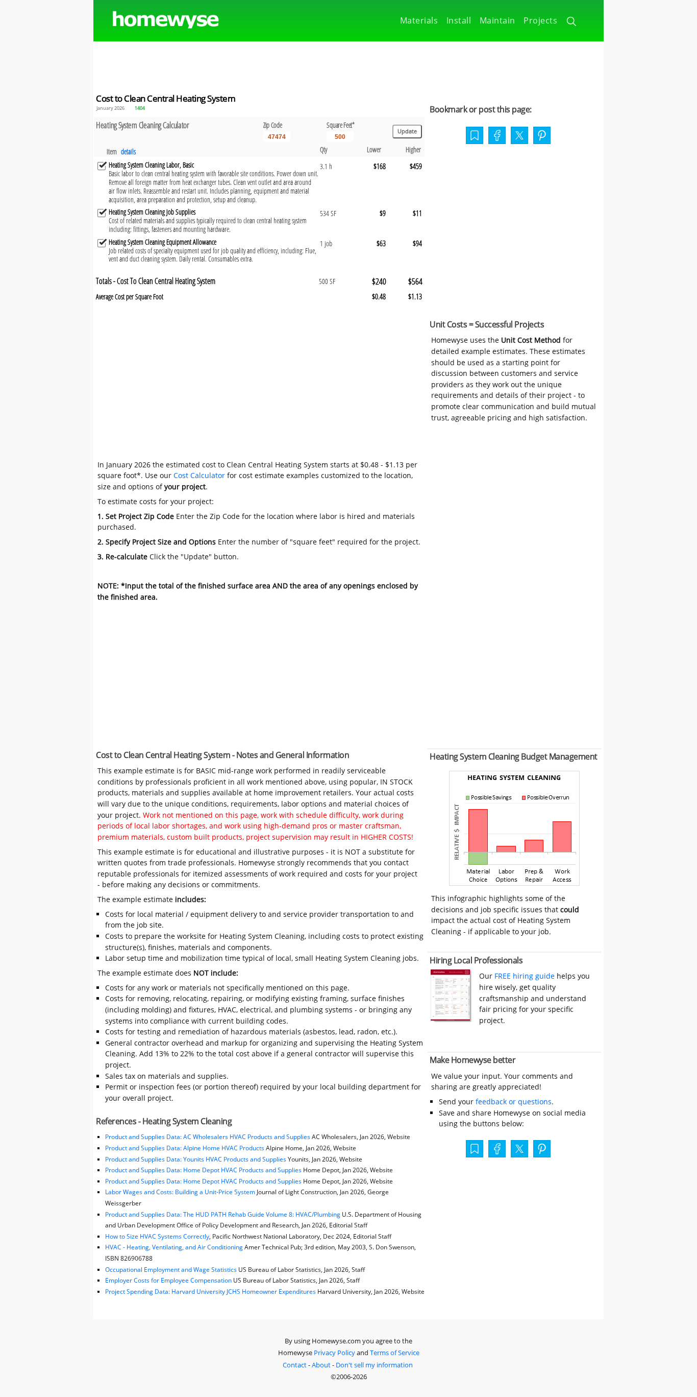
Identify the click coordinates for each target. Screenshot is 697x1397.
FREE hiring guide (523, 976)
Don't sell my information (374, 1364)
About (321, 1364)
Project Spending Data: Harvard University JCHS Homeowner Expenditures (210, 1291)
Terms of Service (394, 1352)
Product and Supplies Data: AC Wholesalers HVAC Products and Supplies (207, 1136)
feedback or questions (514, 1101)
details (128, 151)
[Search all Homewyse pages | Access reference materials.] (572, 23)
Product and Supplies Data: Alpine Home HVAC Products (184, 1148)
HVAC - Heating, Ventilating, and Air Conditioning (174, 1247)
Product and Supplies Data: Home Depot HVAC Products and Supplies (203, 1170)
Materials (419, 20)
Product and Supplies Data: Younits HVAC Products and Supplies (195, 1159)
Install (458, 20)
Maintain (497, 20)
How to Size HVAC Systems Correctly (157, 1236)
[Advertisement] (348, 64)
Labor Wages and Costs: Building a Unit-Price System (180, 1192)
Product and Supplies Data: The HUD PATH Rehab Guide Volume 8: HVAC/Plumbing (223, 1214)
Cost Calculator (199, 475)
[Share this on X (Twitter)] (519, 134)
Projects (540, 20)
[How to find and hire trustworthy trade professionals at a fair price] (451, 1019)
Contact (295, 1364)
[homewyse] (157, 20)
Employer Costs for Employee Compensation (168, 1280)
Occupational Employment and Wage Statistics (171, 1269)
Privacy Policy (334, 1352)
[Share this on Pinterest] (542, 136)
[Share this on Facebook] (497, 136)
